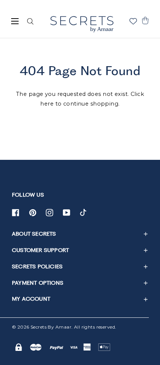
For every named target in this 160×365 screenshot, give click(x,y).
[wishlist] (133, 21)
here (47, 103)
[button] (145, 20)
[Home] (81, 24)
